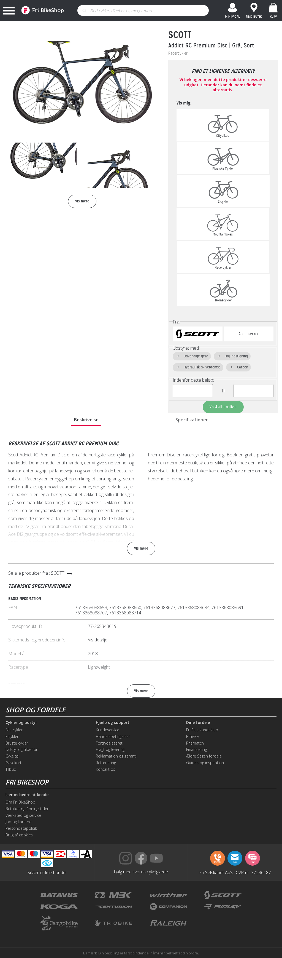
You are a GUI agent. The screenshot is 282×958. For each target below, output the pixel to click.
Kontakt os (105, 769)
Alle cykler (14, 729)
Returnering (106, 762)
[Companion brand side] (168, 906)
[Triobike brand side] (113, 923)
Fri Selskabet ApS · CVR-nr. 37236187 (235, 872)
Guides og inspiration (205, 762)
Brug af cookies (19, 834)
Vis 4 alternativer (223, 407)
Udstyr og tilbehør (21, 749)
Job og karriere (18, 821)
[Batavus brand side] (59, 895)
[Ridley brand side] (223, 906)
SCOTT (179, 35)
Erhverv (192, 736)
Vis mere (141, 548)
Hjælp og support (112, 722)
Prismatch (195, 743)
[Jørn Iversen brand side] (223, 923)
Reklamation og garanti (116, 756)
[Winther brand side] (168, 895)
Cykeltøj (12, 756)
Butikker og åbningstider (27, 808)
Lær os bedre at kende (27, 795)
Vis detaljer (98, 640)
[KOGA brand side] (59, 906)
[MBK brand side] (113, 895)
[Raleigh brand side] (168, 923)
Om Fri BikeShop (20, 802)
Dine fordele (198, 722)
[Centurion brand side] (113, 906)
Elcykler (12, 736)
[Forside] (40, 10)
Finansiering (196, 749)
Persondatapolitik (21, 828)
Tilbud (11, 769)
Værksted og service (23, 815)
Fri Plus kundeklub (202, 729)
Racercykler (178, 53)
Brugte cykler (17, 743)
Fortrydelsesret (109, 743)
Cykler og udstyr (21, 722)
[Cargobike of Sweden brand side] (59, 923)
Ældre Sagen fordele (204, 756)
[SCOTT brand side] (223, 895)
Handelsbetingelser (113, 736)
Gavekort (13, 762)
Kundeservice (107, 729)
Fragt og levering (110, 749)
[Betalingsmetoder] (47, 854)
